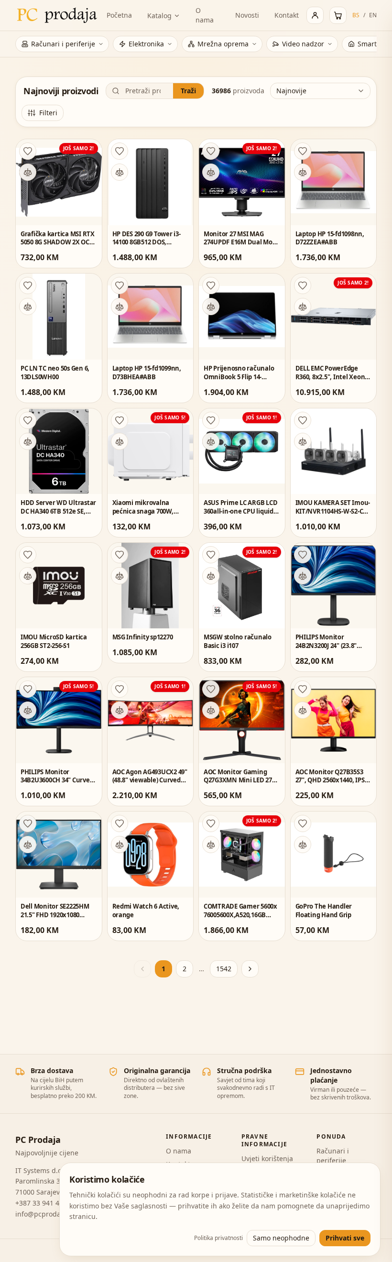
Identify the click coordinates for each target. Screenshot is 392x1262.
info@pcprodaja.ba (45, 1213)
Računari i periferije (332, 1155)
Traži (188, 90)
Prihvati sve (345, 1237)
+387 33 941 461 (41, 1202)
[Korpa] (338, 15)
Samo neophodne (281, 1237)
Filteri (48, 112)
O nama (205, 15)
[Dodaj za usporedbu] (27, 172)
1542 (223, 968)
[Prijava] (315, 15)
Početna (119, 15)
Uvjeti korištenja (267, 1158)
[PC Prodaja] (57, 15)
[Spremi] (27, 151)
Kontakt (286, 15)
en (373, 15)
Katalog (159, 15)
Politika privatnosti (218, 1238)
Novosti (247, 15)
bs (355, 15)
